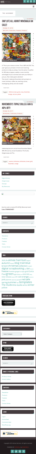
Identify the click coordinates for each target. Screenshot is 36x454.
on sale (18, 276)
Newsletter (5, 236)
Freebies (18, 30)
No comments (30, 18)
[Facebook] (24, 1)
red (13, 94)
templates (25, 282)
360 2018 (5, 30)
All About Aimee (6, 376)
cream (30, 266)
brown (15, 92)
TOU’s (3, 244)
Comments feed (6, 422)
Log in (3, 416)
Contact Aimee (6, 247)
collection (23, 265)
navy (22, 92)
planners (14, 280)
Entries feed (5, 419)
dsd (25, 269)
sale (28, 279)
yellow (19, 94)
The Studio (7, 284)
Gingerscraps (5, 181)
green (18, 92)
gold (31, 161)
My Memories (6, 186)
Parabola (17, 447)
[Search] (32, 223)
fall (28, 268)
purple (19, 280)
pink (3, 279)
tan (16, 94)
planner (8, 280)
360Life (11, 92)
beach (12, 263)
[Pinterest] (34, 1)
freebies (12, 271)
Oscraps (4, 184)
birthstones (23, 161)
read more (6, 87)
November (27, 92)
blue (28, 262)
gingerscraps (20, 271)
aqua (28, 260)
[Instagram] (31, 1)
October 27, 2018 (8, 28)
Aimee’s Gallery (6, 379)
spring (5, 282)
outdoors (31, 277)
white (25, 285)
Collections (12, 30)
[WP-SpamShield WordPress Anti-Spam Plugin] (8, 302)
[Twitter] (27, 1)
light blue (17, 274)
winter (31, 284)
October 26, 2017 (8, 111)
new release (6, 277)
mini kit (26, 274)
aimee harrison (17, 260)
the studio (17, 285)
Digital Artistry (6, 178)
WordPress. (25, 447)
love (21, 274)
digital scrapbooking (13, 268)
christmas (13, 265)
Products (24, 30)
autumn (11, 161)
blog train (20, 262)
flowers (31, 269)
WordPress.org (6, 425)
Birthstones (6, 113)
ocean (13, 277)
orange (10, 94)
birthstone (16, 161)
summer (12, 282)
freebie (5, 271)
